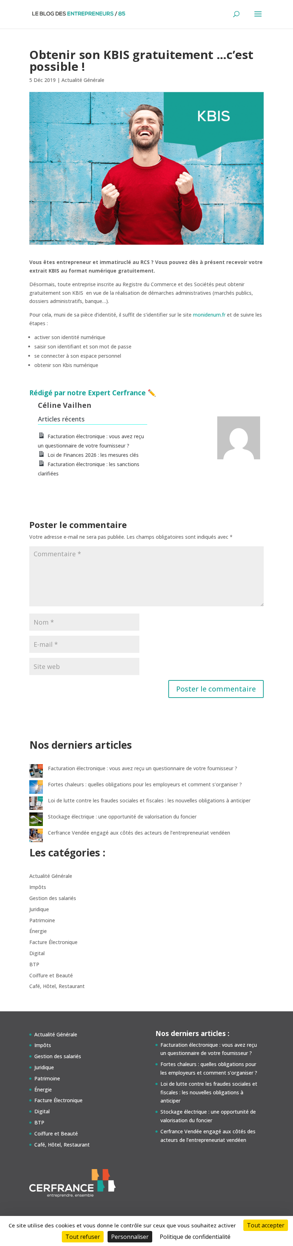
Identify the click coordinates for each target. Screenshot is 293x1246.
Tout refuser (82, 1237)
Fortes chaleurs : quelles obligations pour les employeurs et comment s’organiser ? (145, 784)
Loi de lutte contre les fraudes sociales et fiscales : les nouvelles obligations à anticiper (149, 800)
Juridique (39, 909)
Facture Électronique (53, 942)
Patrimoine (42, 920)
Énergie (38, 931)
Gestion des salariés (52, 898)
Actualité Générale (82, 80)
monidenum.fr (209, 314)
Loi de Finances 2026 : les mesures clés (93, 454)
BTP (34, 964)
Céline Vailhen (64, 405)
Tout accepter (265, 1225)
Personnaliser (130, 1237)
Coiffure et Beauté (51, 975)
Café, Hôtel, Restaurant (57, 986)
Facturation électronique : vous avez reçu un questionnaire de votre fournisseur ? (142, 768)
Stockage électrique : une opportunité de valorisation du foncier (122, 816)
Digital (37, 953)
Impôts (37, 887)
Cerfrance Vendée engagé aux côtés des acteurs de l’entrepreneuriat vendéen (139, 832)
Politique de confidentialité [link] (195, 1237)
